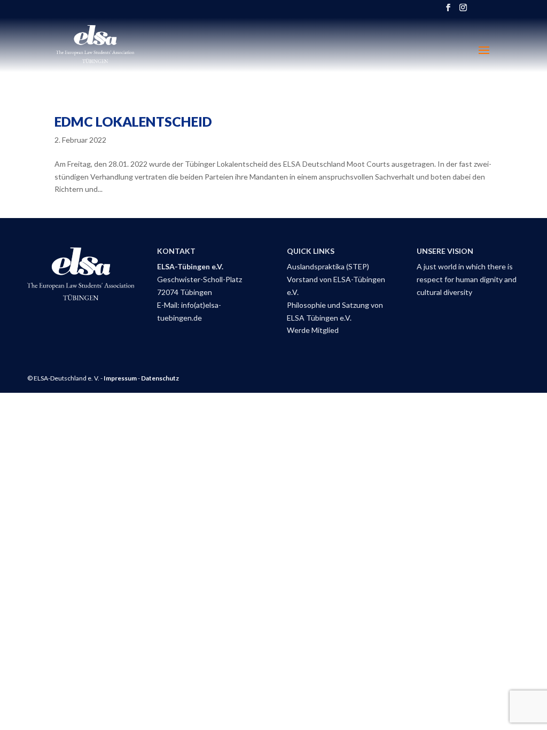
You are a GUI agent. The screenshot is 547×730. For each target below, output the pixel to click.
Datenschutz (160, 378)
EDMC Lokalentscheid (133, 121)
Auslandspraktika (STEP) (328, 266)
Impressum (120, 378)
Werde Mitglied (313, 330)
